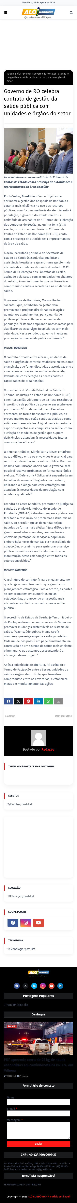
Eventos (27, 73)
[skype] (34, 986)
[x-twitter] (25, 986)
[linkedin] (60, 986)
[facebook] (13, 923)
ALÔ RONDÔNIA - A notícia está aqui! (49, 1196)
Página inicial (14, 73)
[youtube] (38, 923)
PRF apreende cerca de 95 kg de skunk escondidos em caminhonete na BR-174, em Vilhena (38, 1065)
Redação (47, 749)
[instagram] (25, 923)
